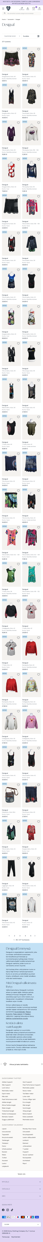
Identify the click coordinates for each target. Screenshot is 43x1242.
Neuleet (4, 1152)
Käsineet (25, 1143)
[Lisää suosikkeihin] (18, 49)
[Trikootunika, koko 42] (31, 500)
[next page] (35, 935)
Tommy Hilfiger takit (29, 1099)
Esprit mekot (6, 1093)
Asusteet (5, 1160)
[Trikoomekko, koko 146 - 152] (31, 574)
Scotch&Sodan (19, 1012)
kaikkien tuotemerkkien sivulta (17, 1018)
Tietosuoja (5, 1237)
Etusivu (4, 19)
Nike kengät (26, 1105)
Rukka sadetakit (28, 1117)
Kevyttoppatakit (28, 1134)
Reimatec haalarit (7, 1117)
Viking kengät (27, 1111)
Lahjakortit (5, 1166)
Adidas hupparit (7, 1082)
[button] (39, 8)
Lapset (4, 1129)
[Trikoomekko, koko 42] (31, 59)
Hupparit (25, 1152)
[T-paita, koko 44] (11, 427)
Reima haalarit (27, 1114)
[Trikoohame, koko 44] (11, 463)
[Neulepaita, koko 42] (31, 647)
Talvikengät (5, 1140)
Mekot (4, 1155)
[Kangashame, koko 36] (11, 206)
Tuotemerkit (11, 19)
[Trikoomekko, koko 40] (31, 868)
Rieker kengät (6, 1108)
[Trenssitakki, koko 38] (31, 243)
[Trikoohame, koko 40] (31, 794)
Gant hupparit (27, 1082)
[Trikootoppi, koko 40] (31, 390)
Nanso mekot (27, 1091)
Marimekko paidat (28, 1088)
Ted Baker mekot (28, 1093)
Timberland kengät (8, 1111)
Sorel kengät (27, 1108)
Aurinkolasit (26, 1160)
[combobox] (21, 13)
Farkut (4, 1146)
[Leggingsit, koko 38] (11, 868)
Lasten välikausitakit (29, 1137)
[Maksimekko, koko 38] (11, 390)
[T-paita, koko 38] (11, 574)
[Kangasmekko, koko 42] (11, 96)
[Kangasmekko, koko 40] (31, 831)
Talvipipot (5, 1143)
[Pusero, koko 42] (31, 905)
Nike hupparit (6, 1085)
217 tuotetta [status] (6, 42)
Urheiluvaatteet (7, 1149)
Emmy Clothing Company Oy (18, 1231)
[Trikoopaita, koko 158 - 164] (31, 132)
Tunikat (4, 1158)
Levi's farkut (6, 1088)
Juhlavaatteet (27, 1146)
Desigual (18, 19)
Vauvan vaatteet (28, 1155)
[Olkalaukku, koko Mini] (11, 794)
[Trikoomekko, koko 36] (11, 132)
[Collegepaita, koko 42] (11, 611)
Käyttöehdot (15, 1237)
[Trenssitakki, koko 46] (31, 96)
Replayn (28, 1014)
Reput (24, 1163)
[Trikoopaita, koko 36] (31, 169)
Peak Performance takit (9, 1099)
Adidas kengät (6, 1102)
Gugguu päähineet (8, 1119)
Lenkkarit (25, 1140)
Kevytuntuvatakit (7, 1137)
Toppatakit (5, 1134)
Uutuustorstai (6, 1132)
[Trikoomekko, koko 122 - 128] (11, 537)
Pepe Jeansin (18, 1014)
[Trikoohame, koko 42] (31, 463)
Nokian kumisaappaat (9, 1114)
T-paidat (25, 1149)
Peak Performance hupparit (31, 1085)
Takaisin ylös (21, 1174)
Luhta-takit (26, 1096)
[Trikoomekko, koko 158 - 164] (31, 206)
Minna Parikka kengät (9, 1105)
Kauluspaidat (27, 1158)
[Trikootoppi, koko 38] (31, 353)
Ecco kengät (27, 1102)
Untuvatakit (26, 1132)
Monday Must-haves (29, 1129)
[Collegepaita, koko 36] (11, 721)
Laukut (4, 1163)
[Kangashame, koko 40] (11, 59)
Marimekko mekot (7, 1091)
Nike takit (5, 1096)
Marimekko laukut (28, 1119)
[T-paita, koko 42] (31, 427)
